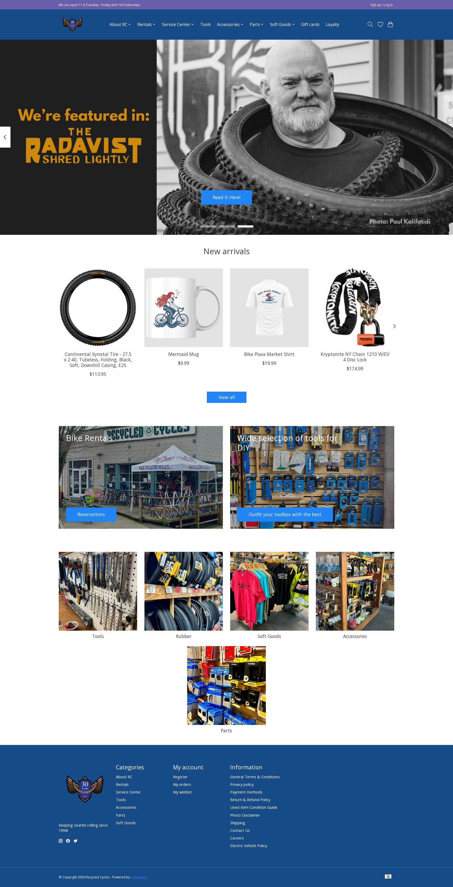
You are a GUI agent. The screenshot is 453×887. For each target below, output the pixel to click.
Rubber (183, 636)
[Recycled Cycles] (72, 24)
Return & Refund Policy (250, 799)
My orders (182, 784)
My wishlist (182, 792)
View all (226, 397)
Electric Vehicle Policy (248, 845)
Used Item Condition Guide (253, 807)
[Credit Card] (388, 877)
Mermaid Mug (183, 354)
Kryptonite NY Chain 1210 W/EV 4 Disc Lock (355, 356)
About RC (124, 776)
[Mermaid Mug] (183, 307)
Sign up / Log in (381, 5)
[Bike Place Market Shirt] (269, 307)
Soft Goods (269, 636)
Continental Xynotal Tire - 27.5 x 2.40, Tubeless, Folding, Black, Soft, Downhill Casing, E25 (98, 359)
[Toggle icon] (370, 24)
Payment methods (246, 792)
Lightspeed (139, 877)
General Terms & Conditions (255, 776)
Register (180, 776)
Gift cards (310, 24)
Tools (205, 24)
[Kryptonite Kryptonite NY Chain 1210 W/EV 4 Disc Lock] (355, 307)
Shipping (237, 822)
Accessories (355, 636)
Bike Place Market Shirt (269, 354)
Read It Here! (226, 197)
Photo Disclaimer (245, 815)
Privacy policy (242, 784)
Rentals (122, 784)
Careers (237, 838)
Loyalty (332, 24)
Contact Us (240, 830)
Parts (226, 730)
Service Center (128, 792)
